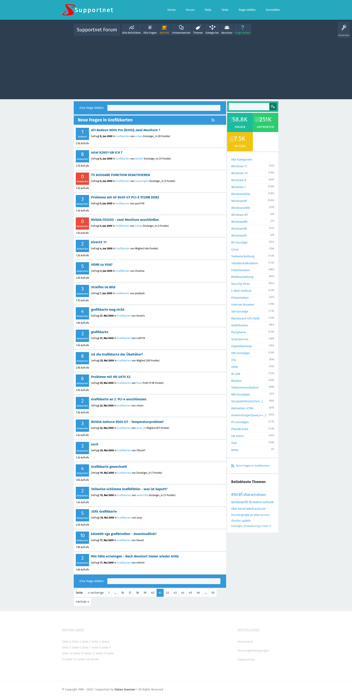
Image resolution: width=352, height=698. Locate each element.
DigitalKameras (241, 346)
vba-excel (238, 509)
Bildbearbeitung (242, 277)
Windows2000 (240, 208)
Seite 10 (67, 653)
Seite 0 (66, 641)
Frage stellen (242, 32)
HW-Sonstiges (240, 353)
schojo (138, 136)
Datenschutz (246, 659)
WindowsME (239, 221)
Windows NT (239, 215)
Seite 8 (96, 647)
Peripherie (238, 332)
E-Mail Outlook (241, 291)
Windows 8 (238, 180)
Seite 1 (76, 641)
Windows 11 (239, 166)
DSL (233, 360)
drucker (236, 520)
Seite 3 (95, 641)
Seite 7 (86, 647)
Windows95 (239, 235)
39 (144, 593)
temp (234, 450)
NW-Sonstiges (240, 394)
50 (212, 593)
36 (122, 593)
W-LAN (235, 374)
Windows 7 (238, 187)
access (265, 515)
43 (175, 593)
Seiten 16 (83, 659)
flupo (139, 383)
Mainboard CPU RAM (245, 318)
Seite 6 (76, 647)
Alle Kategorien (241, 159)
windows (258, 494)
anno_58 (141, 428)
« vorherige (96, 593)
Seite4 (105, 641)
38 (137, 593)
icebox (138, 226)
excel (237, 494)
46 (198, 593)
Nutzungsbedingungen (253, 650)
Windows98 (239, 228)
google (245, 515)
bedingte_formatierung (245, 525)
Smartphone (239, 339)
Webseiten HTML (242, 408)
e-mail (264, 525)
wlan (257, 515)
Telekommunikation (245, 387)
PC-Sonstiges (240, 422)
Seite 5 (66, 647)
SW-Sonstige (239, 311)
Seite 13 (101, 653)
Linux (235, 249)
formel (235, 515)
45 (190, 593)
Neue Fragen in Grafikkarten (253, 465)
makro (257, 502)
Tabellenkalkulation (244, 263)
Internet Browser (242, 304)
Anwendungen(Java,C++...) (248, 415)
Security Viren (240, 284)
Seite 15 (71, 659)
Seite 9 (106, 647)
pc (251, 515)
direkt (94, 659)
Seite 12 (90, 653)
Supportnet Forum (97, 30)
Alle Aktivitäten (131, 32)
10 (250, 502)
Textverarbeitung (242, 256)
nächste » (82, 601)
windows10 (239, 502)
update (246, 520)
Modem (236, 381)
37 (130, 593)
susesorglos (142, 181)
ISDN (234, 367)
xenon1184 (142, 495)
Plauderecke (239, 429)
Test (234, 443)
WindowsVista (240, 194)
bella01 (139, 158)
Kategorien (212, 32)
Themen (198, 32)
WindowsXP (239, 201)
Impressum (245, 641)
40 (152, 593)
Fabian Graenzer (124, 689)
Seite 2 (86, 641)
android (259, 509)
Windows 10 (239, 173)
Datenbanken (240, 270)
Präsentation (240, 297)
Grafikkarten (123, 136)
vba (246, 494)
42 (167, 593)
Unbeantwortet (181, 32)
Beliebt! (164, 32)
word (250, 509)
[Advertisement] (176, 66)
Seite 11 (78, 653)
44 (182, 593)
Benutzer (226, 32)
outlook (268, 502)
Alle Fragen (150, 32)
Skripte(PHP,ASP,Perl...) (247, 401)
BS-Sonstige (239, 242)
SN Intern (237, 436)
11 (270, 525)
